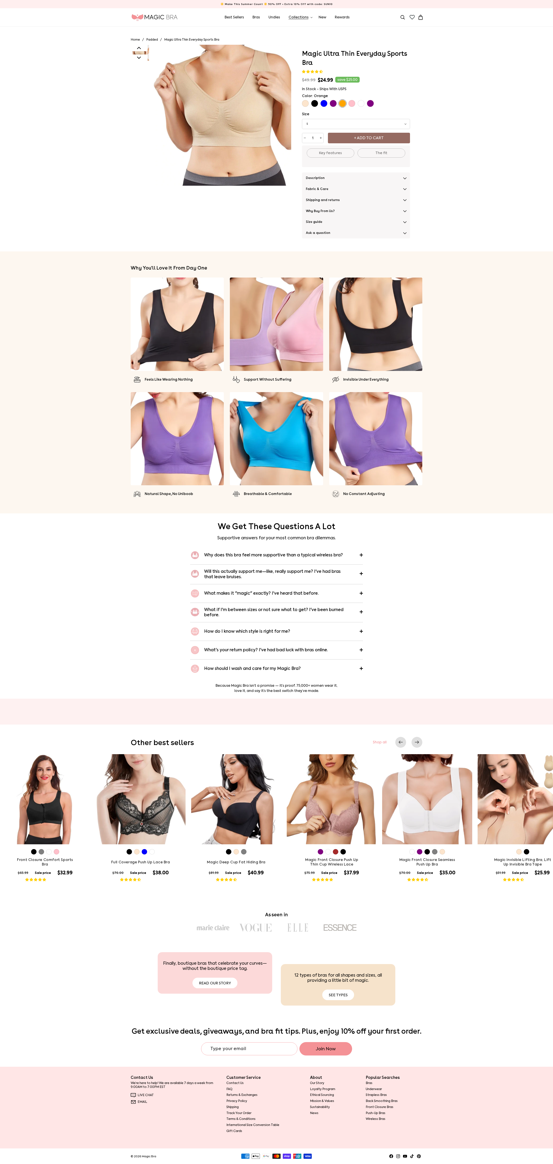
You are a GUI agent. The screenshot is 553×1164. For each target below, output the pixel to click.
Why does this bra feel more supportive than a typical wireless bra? (273, 555)
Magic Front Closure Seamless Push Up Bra (427, 862)
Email (142, 1102)
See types (338, 995)
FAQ (229, 1089)
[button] (313, 71)
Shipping (232, 1107)
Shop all (380, 742)
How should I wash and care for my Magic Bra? (252, 668)
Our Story (317, 1083)
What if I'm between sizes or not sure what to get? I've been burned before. (273, 612)
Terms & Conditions (241, 1119)
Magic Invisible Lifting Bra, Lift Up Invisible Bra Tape (522, 862)
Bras (369, 1083)
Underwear (374, 1089)
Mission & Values (322, 1101)
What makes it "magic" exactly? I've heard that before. (261, 593)
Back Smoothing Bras (382, 1101)
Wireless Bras (375, 1119)
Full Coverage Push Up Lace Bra (140, 862)
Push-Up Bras (375, 1113)
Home (135, 40)
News (314, 1113)
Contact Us (235, 1083)
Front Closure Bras (379, 1107)
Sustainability (320, 1107)
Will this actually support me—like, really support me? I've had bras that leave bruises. (272, 574)
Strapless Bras (376, 1095)
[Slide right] (417, 742)
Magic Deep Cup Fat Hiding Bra (236, 862)
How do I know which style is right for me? (247, 631)
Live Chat (146, 1095)
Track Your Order (238, 1113)
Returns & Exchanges (241, 1095)
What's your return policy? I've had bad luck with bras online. (266, 650)
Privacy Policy (236, 1101)
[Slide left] (400, 742)
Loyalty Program (322, 1089)
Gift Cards (234, 1131)
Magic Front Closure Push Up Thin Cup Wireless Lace (331, 862)
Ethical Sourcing (322, 1095)
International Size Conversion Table (252, 1125)
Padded (152, 40)
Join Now (326, 1049)
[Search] (402, 17)
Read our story (215, 983)
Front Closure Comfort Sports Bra (45, 862)
